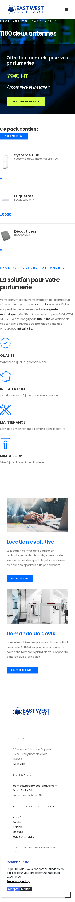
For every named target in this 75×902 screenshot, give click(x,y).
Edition (17, 827)
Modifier (26, 889)
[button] (66, 9)
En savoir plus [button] (19, 578)
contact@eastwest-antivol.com (35, 786)
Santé (17, 817)
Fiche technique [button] (14, 136)
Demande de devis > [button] (25, 101)
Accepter (13, 889)
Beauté (18, 832)
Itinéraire (19, 764)
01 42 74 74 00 (22, 790)
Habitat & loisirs (23, 836)
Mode (17, 822)
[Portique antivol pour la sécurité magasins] (25, 9)
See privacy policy (18, 881)
